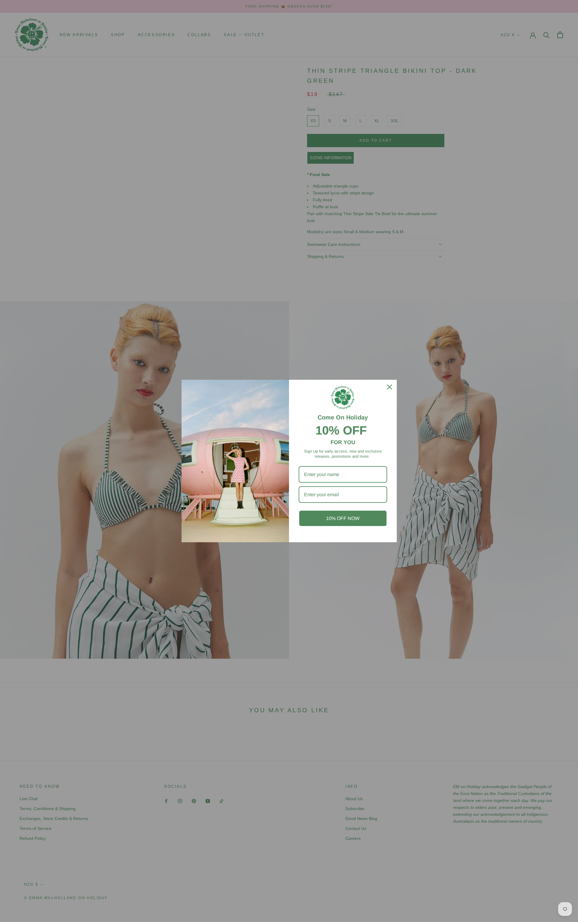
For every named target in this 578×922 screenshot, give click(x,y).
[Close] (389, 387)
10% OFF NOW (342, 518)
